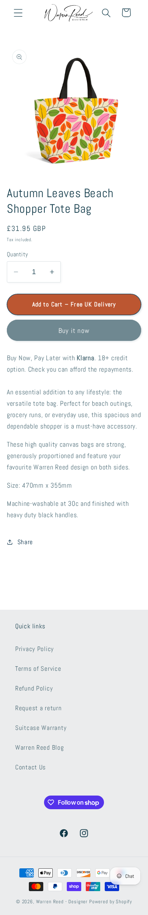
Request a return (38, 708)
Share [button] (25, 542)
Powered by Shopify (110, 901)
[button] (18, 13)
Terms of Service (38, 669)
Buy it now (74, 330)
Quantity (17, 254)
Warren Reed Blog (39, 748)
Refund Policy (34, 688)
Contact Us (30, 767)
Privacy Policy (34, 649)
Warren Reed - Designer (62, 901)
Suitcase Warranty (40, 728)
